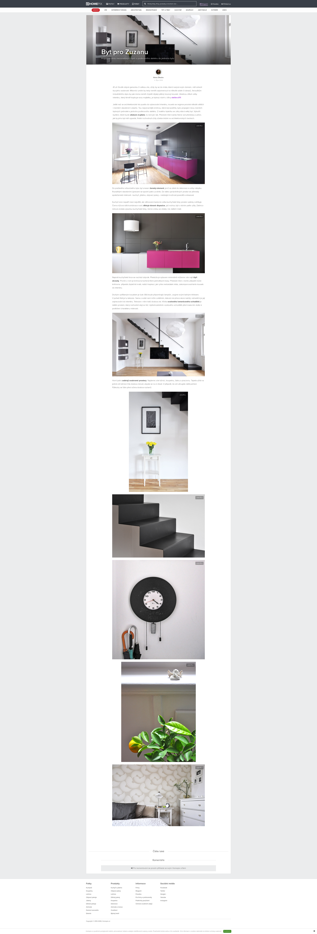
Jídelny (88, 900)
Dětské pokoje (91, 904)
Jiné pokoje (202, 10)
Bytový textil (115, 913)
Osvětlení (114, 910)
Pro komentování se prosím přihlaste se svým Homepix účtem (159, 868)
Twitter (162, 891)
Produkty (124, 4)
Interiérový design (118, 10)
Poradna (215, 4)
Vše (105, 10)
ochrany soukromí (215, 931)
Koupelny (189, 10)
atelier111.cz (199, 126)
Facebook (163, 888)
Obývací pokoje (91, 897)
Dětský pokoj (115, 897)
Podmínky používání (142, 900)
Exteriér (214, 10)
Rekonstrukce (151, 10)
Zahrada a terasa (117, 907)
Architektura (136, 10)
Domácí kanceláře (92, 910)
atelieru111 (176, 98)
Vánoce (96, 10)
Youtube (163, 897)
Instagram (163, 900)
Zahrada (89, 907)
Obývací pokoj (116, 891)
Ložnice (88, 894)
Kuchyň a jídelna (116, 888)
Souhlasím (227, 931)
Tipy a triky (165, 10)
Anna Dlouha (158, 77)
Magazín (205, 4)
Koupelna (114, 900)
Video (224, 10)
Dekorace (114, 904)
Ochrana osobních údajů (144, 904)
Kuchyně (178, 10)
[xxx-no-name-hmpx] (158, 153)
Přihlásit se (227, 4)
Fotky (111, 4)
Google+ (163, 894)
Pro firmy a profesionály (144, 897)
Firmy (136, 4)
